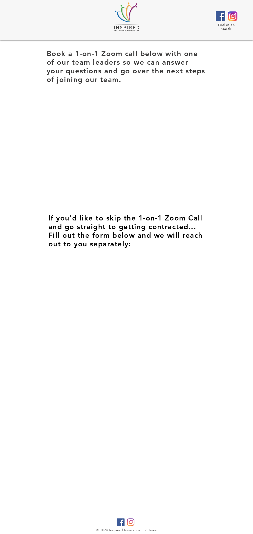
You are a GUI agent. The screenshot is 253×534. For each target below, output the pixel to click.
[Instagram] (130, 522)
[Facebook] (220, 16)
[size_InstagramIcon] (232, 16)
